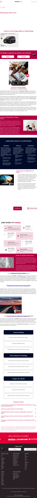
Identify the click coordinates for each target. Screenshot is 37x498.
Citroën (26, 459)
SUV (2, 455)
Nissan (26, 467)
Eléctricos (2, 466)
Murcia (2, 481)
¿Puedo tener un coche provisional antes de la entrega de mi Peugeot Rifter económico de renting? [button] (18, 421)
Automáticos (15, 463)
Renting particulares (16, 474)
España (2, 471)
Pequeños (2, 459)
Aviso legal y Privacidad (18, 496)
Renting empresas (15, 477)
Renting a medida (16, 491)
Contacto (12, 491)
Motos (2, 465)
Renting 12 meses (15, 456)
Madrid (2, 473)
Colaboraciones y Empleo (10, 496)
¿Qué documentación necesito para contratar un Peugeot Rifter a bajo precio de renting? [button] (16, 412)
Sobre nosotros (15, 473)
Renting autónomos (16, 476)
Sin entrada (14, 459)
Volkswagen (27, 462)
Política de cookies (24, 496)
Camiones (2, 463)
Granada (2, 483)
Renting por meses (16, 455)
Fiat (25, 455)
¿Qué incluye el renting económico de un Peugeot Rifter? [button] (12, 408)
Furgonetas (3, 462)
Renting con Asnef (16, 465)
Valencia (2, 476)
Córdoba (2, 480)
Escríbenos (14, 449)
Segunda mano (15, 462)
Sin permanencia (15, 458)
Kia (25, 458)
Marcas (26, 453)
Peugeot (3, 7)
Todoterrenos (3, 458)
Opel (25, 466)
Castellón (2, 484)
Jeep (25, 469)
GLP (2, 469)
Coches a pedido (24, 491)
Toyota (26, 463)
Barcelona (2, 474)
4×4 (1, 456)
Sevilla (2, 477)
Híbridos (2, 467)
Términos (28, 496)
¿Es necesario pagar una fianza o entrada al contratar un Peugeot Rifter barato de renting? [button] (17, 417)
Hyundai (26, 456)
